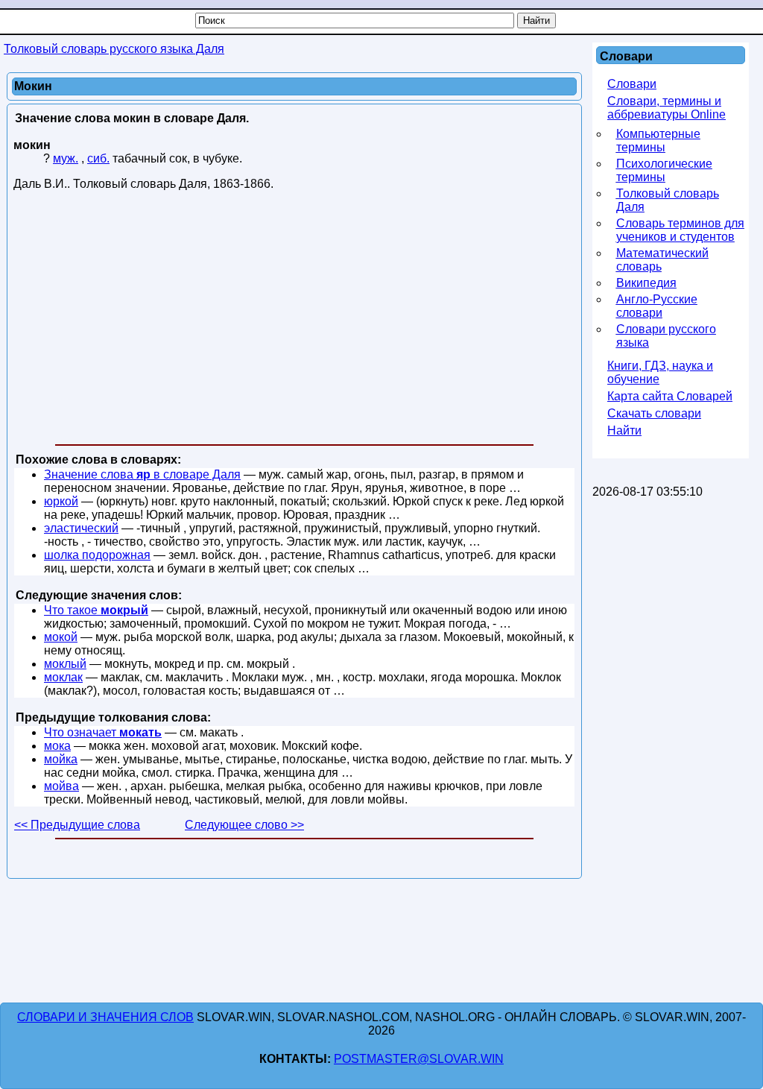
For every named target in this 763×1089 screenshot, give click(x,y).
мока (57, 745)
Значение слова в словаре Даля (142, 474)
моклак (63, 677)
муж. (65, 158)
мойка (60, 759)
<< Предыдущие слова (77, 824)
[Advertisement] (294, 320)
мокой (60, 637)
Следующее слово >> (244, 824)
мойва (61, 786)
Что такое (96, 610)
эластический (81, 528)
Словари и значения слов (105, 1017)
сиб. (98, 158)
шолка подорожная (97, 555)
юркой (61, 501)
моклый (65, 663)
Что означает (103, 732)
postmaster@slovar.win (419, 1058)
